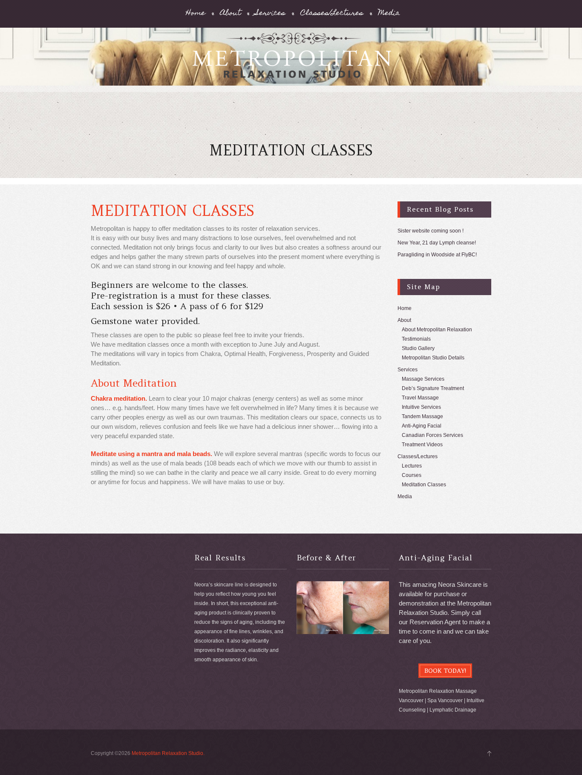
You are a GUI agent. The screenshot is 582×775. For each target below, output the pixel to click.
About (230, 14)
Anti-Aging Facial (421, 426)
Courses (411, 475)
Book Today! (445, 671)
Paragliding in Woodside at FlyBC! (437, 255)
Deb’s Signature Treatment (433, 388)
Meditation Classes (424, 485)
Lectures (412, 466)
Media (389, 14)
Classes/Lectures (331, 14)
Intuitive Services (421, 407)
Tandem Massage (422, 416)
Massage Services (423, 379)
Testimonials (416, 339)
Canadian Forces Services (432, 435)
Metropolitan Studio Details (433, 358)
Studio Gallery (418, 348)
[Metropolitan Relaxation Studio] (291, 61)
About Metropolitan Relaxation (437, 330)
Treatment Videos (422, 445)
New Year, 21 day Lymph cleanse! (437, 243)
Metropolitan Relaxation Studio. (168, 753)
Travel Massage (420, 398)
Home (195, 14)
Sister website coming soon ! (431, 231)
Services (270, 14)
